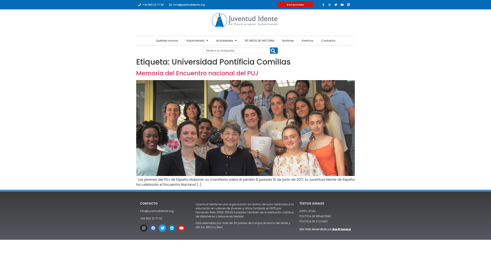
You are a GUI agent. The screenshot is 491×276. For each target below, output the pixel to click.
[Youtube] (342, 4)
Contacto (328, 41)
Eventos (307, 41)
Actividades (224, 41)
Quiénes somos (167, 41)
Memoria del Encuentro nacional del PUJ (197, 73)
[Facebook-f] (323, 4)
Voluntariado (195, 41)
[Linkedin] (348, 4)
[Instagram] (329, 4)
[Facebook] (153, 228)
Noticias (288, 41)
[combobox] (240, 50)
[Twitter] (336, 4)
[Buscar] (274, 51)
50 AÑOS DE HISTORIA (259, 41)
